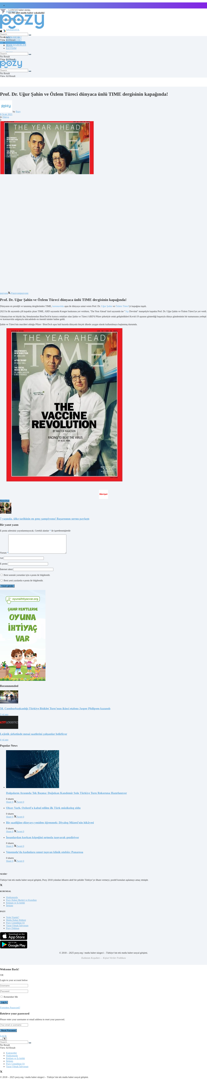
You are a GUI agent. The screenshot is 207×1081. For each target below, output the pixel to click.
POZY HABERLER (16, 45)
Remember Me (11, 997)
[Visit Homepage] (22, 28)
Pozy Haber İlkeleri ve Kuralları (21, 900)
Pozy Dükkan (12, 928)
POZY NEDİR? (14, 40)
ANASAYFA (12, 29)
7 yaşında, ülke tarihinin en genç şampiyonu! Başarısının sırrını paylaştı (44, 518)
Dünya (5, 117)
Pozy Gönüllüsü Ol (15, 923)
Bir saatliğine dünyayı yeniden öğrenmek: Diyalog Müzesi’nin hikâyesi (50, 822)
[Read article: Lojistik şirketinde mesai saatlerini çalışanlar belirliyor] (103, 722)
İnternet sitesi (6, 569)
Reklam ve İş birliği (15, 903)
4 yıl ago (4, 739)
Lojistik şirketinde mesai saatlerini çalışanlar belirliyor (33, 734)
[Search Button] (30, 54)
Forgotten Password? (10, 1007)
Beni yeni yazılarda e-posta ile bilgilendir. (23, 580)
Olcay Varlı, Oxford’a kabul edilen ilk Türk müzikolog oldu (43, 807)
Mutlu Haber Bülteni (16, 920)
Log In (3, 1036)
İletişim (9, 5)
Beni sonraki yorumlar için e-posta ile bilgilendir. (27, 575)
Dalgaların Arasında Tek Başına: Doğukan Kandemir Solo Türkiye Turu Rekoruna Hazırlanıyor (66, 793)
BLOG (9, 45)
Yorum (4, 552)
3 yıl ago (4, 714)
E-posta (3, 563)
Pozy (18, 111)
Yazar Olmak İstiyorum (17, 925)
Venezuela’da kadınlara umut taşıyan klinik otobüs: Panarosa (44, 852)
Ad (1, 558)
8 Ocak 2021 (6, 114)
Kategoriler (11, 1053)
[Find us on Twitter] (1, 1072)
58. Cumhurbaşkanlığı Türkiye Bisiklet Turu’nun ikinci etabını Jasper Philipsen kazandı (55, 708)
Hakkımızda (12, 897)
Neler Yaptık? (12, 917)
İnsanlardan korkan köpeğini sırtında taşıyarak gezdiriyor (42, 837)
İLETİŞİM (11, 48)
